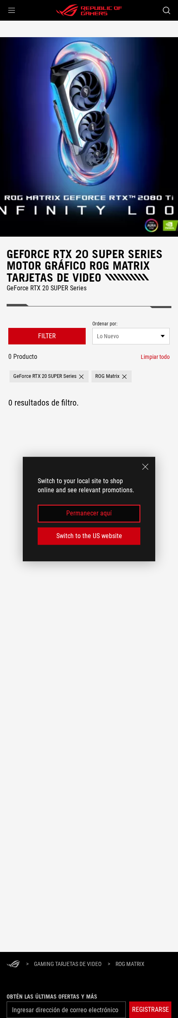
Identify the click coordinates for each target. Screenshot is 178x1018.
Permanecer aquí (89, 513)
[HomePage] (13, 964)
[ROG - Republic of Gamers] (89, 10)
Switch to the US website (89, 536)
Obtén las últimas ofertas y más (52, 996)
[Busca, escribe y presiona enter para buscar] (166, 10)
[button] (12, 10)
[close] (145, 467)
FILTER (47, 336)
